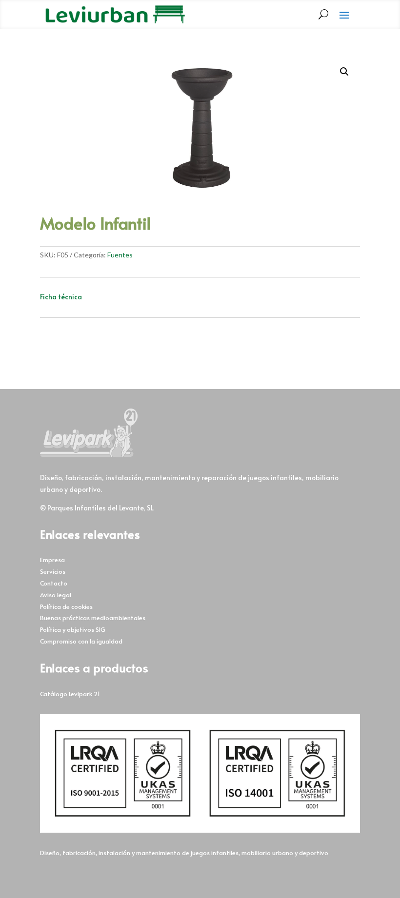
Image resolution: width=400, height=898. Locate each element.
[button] (344, 71)
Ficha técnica (61, 296)
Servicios (52, 571)
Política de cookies (66, 606)
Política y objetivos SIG (72, 629)
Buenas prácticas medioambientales (92, 617)
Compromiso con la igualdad (81, 641)
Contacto (53, 583)
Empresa (52, 559)
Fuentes (120, 255)
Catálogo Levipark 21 (70, 693)
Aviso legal (55, 594)
